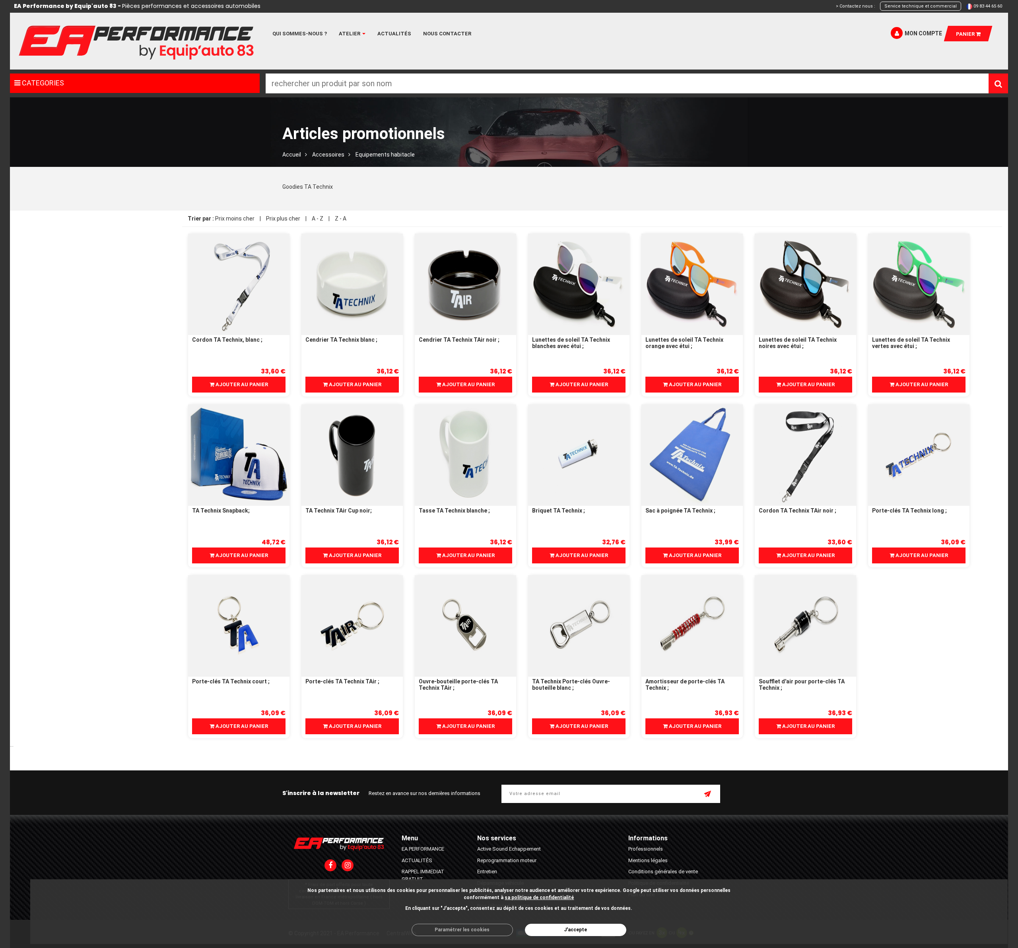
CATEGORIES (42, 83)
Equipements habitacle (385, 154)
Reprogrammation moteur (506, 860)
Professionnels (645, 849)
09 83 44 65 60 (987, 6)
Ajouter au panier (241, 384)
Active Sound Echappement (509, 849)
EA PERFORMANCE (423, 849)
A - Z (317, 218)
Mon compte (923, 33)
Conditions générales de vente (663, 871)
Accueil (291, 154)
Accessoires (328, 154)
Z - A (340, 218)
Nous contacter (447, 34)
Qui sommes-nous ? (299, 34)
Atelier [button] (350, 34)
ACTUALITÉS (417, 860)
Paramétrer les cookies (462, 930)
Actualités (394, 34)
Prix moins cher (234, 218)
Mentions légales (648, 860)
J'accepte (575, 930)
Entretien (487, 871)
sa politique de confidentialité (539, 897)
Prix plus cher (283, 218)
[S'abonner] (708, 795)
